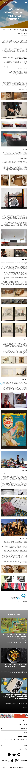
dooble (4, 767)
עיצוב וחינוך (18, 29)
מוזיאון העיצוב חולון (22, 720)
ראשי (26, 29)
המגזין (22, 29)
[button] (2, 383)
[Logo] (13, 2)
